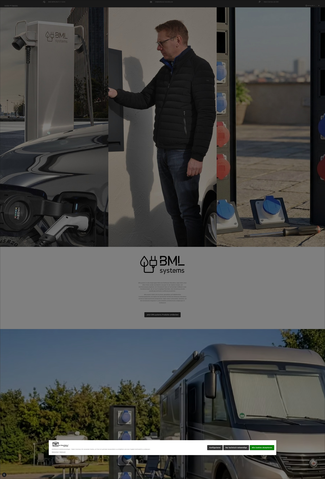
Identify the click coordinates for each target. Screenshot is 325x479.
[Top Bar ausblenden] (319, 5)
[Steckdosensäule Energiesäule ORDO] (54, 127)
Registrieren (15, 5)
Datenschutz (55, 452)
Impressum (62, 452)
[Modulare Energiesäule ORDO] (271, 127)
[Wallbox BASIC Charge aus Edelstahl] (162, 127)
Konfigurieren (215, 447)
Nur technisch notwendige (236, 447)
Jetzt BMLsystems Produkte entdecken (162, 314)
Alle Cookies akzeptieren (262, 447)
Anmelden (7, 5)
